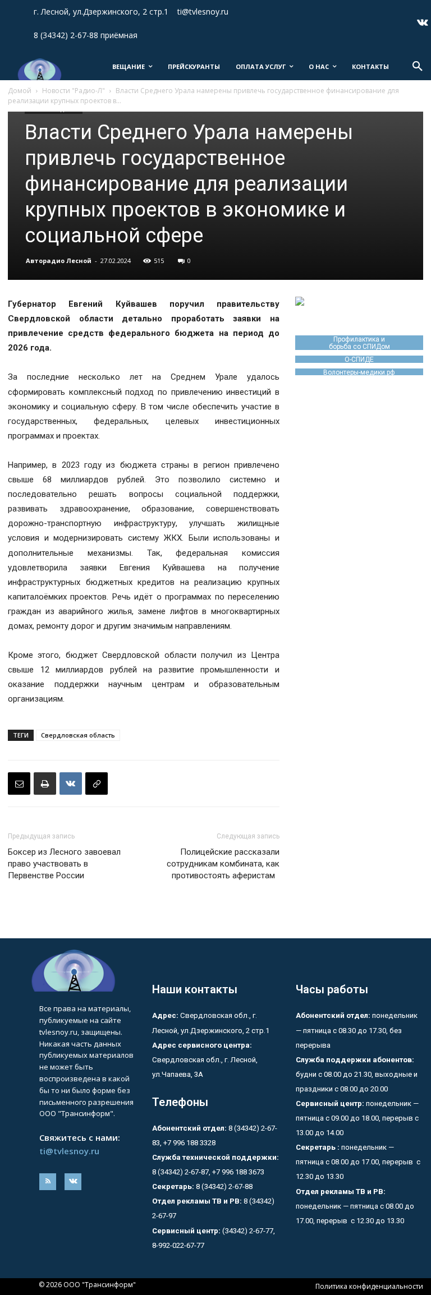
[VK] (70, 783)
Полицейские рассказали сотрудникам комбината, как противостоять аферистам (223, 864)
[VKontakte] (422, 23)
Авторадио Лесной (58, 260)
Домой (19, 90)
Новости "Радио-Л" (73, 90)
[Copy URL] (96, 783)
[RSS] (47, 1181)
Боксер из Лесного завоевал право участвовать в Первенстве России (64, 864)
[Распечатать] (45, 783)
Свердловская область (78, 735)
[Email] (19, 783)
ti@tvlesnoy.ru (69, 1150)
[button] (417, 66)
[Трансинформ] (39, 69)
